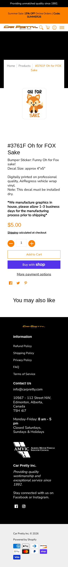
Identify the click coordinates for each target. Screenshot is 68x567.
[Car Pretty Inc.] (21, 27)
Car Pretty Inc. (21, 533)
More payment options (34, 274)
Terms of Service (24, 374)
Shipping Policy (23, 353)
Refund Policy (22, 346)
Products (25, 66)
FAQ (16, 367)
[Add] (31, 243)
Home (11, 66)
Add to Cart (34, 254)
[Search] (41, 27)
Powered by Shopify (24, 539)
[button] (47, 27)
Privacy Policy (22, 360)
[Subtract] (11, 243)
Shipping (13, 232)
